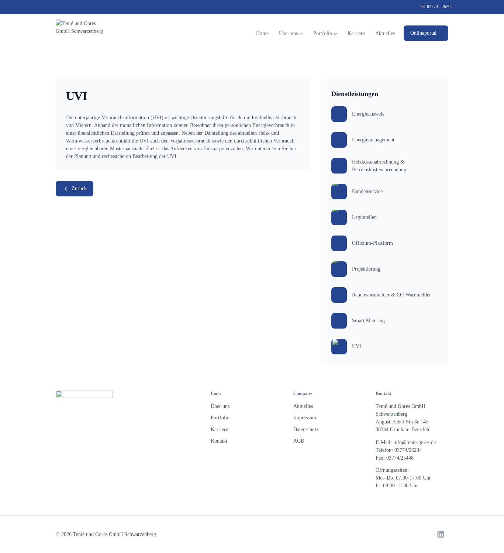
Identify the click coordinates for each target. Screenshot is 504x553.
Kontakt (219, 441)
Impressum (304, 417)
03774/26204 (408, 450)
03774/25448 (400, 458)
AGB (298, 441)
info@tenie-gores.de (414, 442)
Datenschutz (305, 429)
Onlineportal (423, 33)
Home (262, 33)
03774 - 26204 (440, 6)
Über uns (220, 406)
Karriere (356, 33)
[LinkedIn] (440, 534)
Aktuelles (385, 33)
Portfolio (220, 417)
